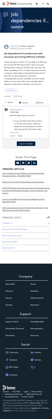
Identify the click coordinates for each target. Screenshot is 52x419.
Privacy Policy (37, 391)
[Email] (17, 163)
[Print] (23, 163)
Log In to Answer (26, 143)
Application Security (34, 394)
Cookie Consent (28, 396)
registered (35, 408)
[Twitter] (28, 163)
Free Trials (16, 391)
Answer (25, 102)
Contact (6, 391)
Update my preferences (14, 394)
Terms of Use (35, 403)
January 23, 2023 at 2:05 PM (21, 48)
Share (41, 102)
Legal (26, 391)
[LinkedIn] (34, 163)
